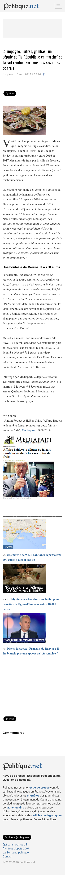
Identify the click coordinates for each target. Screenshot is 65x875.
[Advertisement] (32, 28)
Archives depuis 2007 (16, 848)
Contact (7, 856)
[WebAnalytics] (9, 868)
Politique (21, 6)
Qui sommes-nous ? (15, 844)
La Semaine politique (16, 852)
